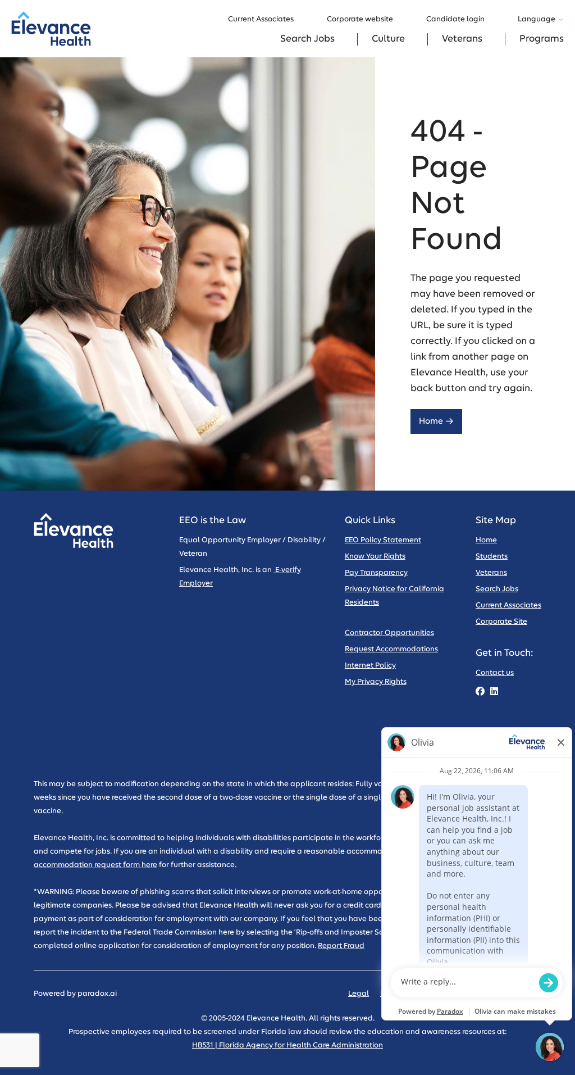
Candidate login (455, 19)
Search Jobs (307, 39)
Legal (358, 993)
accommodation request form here (95, 865)
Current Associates (261, 19)
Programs (541, 39)
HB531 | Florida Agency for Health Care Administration (287, 1045)
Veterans (462, 39)
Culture (388, 39)
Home (431, 421)
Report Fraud (341, 946)
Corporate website (360, 19)
